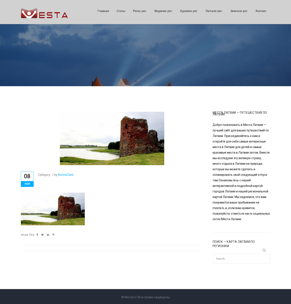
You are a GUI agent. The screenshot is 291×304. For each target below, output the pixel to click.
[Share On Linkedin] (48, 235)
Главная (103, 11)
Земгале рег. (239, 11)
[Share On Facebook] (37, 235)
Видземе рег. (163, 11)
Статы (121, 11)
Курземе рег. (189, 11)
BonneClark (65, 174)
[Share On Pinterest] (53, 235)
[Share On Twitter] (42, 235)
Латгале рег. (214, 11)
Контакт (261, 11)
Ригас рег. (140, 11)
